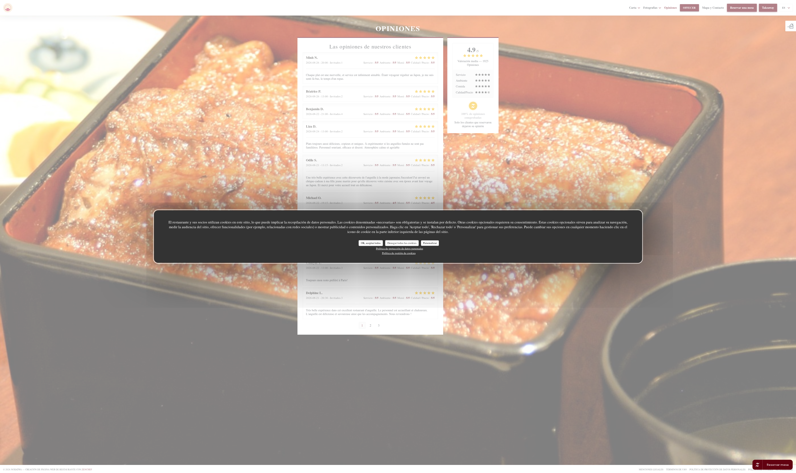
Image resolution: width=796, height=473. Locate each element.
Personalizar (430, 243)
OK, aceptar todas (371, 243)
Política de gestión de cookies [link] (399, 253)
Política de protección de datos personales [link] (399, 248)
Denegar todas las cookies (401, 243)
